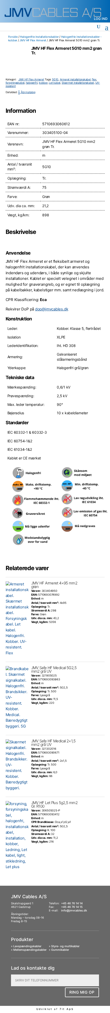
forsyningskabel (15, 82)
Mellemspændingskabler (30, 950)
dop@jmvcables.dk (51, 309)
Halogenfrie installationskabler (39, 37)
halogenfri (32, 82)
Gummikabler (60, 950)
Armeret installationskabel (75, 79)
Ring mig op (82, 992)
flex (94, 79)
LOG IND (100, 19)
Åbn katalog (26, 92)
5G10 (55, 79)
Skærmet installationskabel (78, 82)
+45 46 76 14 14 (72, 903)
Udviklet (44, 1008)
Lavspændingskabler (27, 946)
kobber (43, 82)
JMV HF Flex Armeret (32, 40)
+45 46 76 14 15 (72, 907)
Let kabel (54, 82)
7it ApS (67, 1008)
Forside (13, 37)
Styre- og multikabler (65, 946)
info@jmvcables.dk (74, 910)
